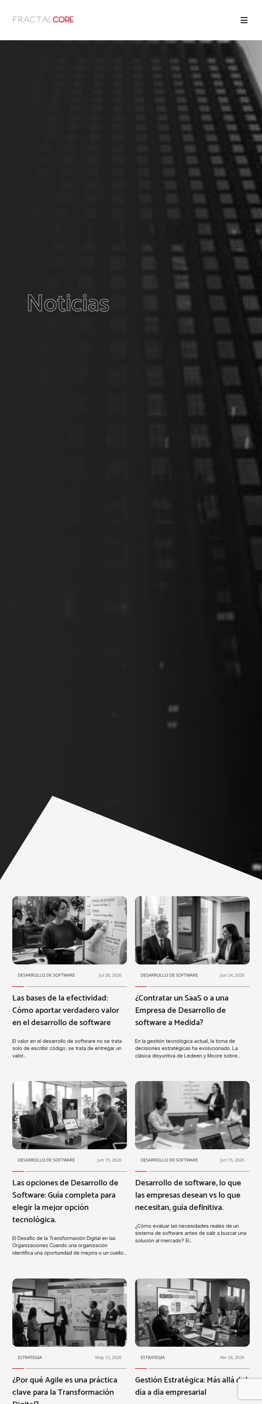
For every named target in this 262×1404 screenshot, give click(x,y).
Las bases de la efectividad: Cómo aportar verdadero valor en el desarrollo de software (65, 1011)
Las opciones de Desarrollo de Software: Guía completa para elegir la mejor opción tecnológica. (65, 1202)
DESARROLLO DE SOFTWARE (46, 975)
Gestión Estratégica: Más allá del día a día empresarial (191, 1386)
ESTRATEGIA (30, 1357)
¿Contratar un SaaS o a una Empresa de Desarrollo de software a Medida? (182, 1011)
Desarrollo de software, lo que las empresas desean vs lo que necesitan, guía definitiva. (188, 1195)
